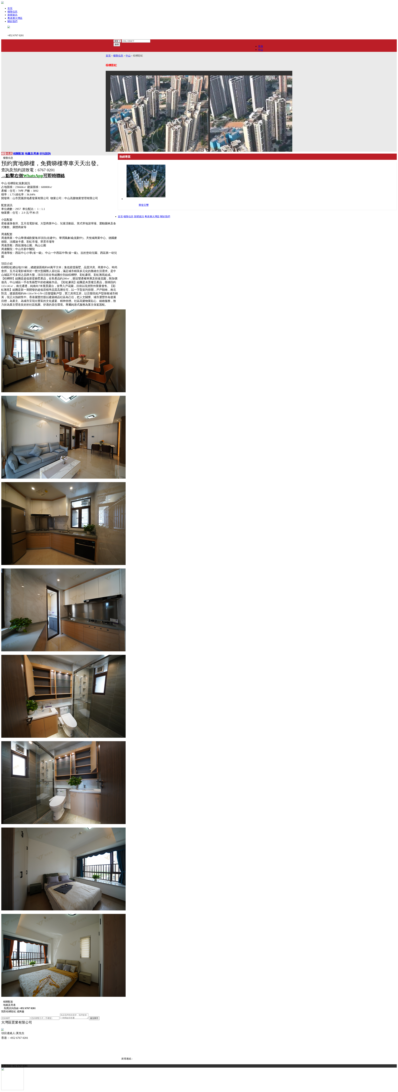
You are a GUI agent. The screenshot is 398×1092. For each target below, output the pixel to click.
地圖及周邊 (32, 153)
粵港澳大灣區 (14, 18)
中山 (260, 49)
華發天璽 (144, 205)
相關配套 (18, 153)
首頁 (9, 8)
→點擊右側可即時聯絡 (33, 175)
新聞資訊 (12, 15)
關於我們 (12, 21)
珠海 (260, 46)
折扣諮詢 (45, 153)
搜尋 (117, 44)
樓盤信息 (12, 11)
